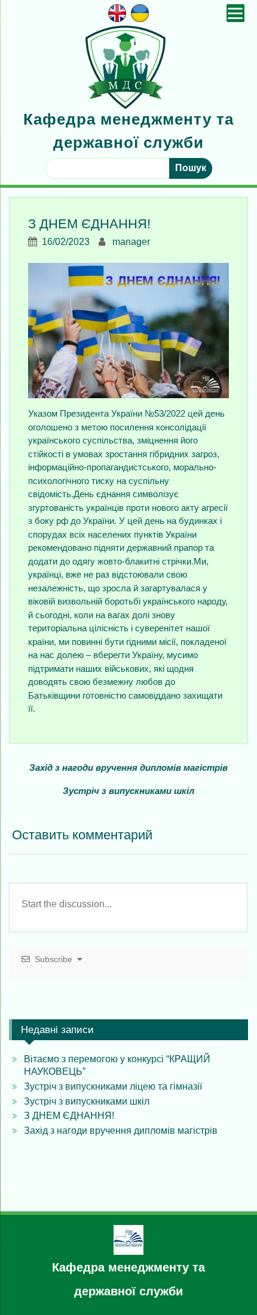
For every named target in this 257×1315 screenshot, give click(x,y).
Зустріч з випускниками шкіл (128, 791)
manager (131, 242)
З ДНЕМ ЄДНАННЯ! (69, 1116)
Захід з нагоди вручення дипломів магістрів (128, 767)
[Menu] (235, 13)
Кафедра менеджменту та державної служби (128, 1279)
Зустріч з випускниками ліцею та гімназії (113, 1086)
